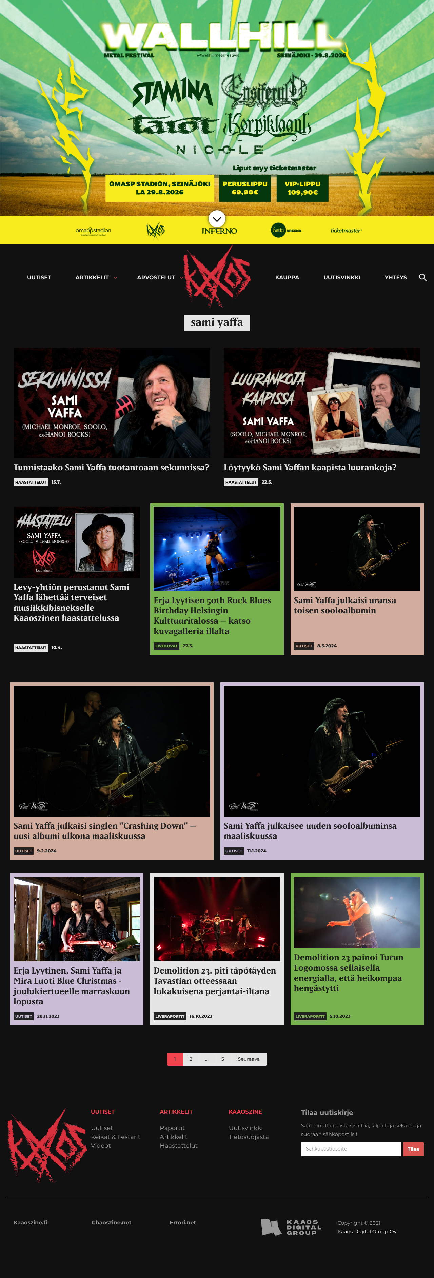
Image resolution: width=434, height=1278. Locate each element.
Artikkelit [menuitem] (92, 278)
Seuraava (249, 1059)
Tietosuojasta (249, 1137)
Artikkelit (174, 1137)
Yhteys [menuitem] (396, 278)
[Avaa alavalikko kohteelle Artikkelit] (115, 277)
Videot (101, 1145)
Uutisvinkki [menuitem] (341, 278)
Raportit (172, 1128)
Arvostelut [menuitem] (156, 278)
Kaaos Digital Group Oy (366, 1231)
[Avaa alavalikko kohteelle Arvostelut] (181, 277)
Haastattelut (179, 1145)
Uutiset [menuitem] (39, 278)
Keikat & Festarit (115, 1137)
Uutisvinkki (246, 1128)
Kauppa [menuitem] (287, 278)
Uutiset (102, 1128)
